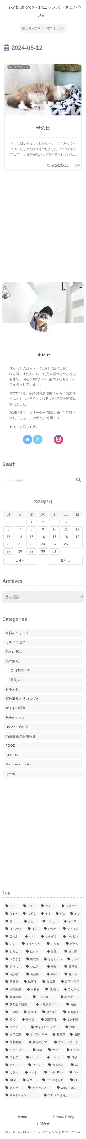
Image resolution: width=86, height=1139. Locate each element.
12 (77, 529)
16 (43, 537)
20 (9, 544)
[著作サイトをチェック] (27, 439)
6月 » (65, 560)
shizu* (43, 354)
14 (20, 537)
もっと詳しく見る (26, 427)
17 (54, 537)
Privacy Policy (63, 1117)
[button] (78, 480)
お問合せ (43, 1124)
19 (77, 537)
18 (66, 537)
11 (66, 529)
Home (22, 1117)
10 (54, 529)
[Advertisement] (43, 227)
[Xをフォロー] (38, 439)
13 (9, 537)
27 (9, 551)
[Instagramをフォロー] (58, 439)
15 (31, 537)
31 (54, 551)
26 (77, 544)
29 (31, 551)
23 (43, 544)
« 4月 (20, 560)
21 (20, 544)
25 (66, 544)
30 (43, 551)
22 (31, 544)
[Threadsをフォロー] (48, 439)
